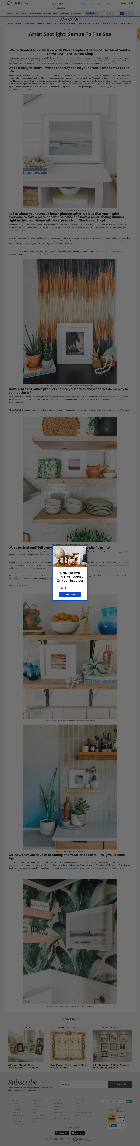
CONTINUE (70, 594)
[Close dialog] (85, 547)
